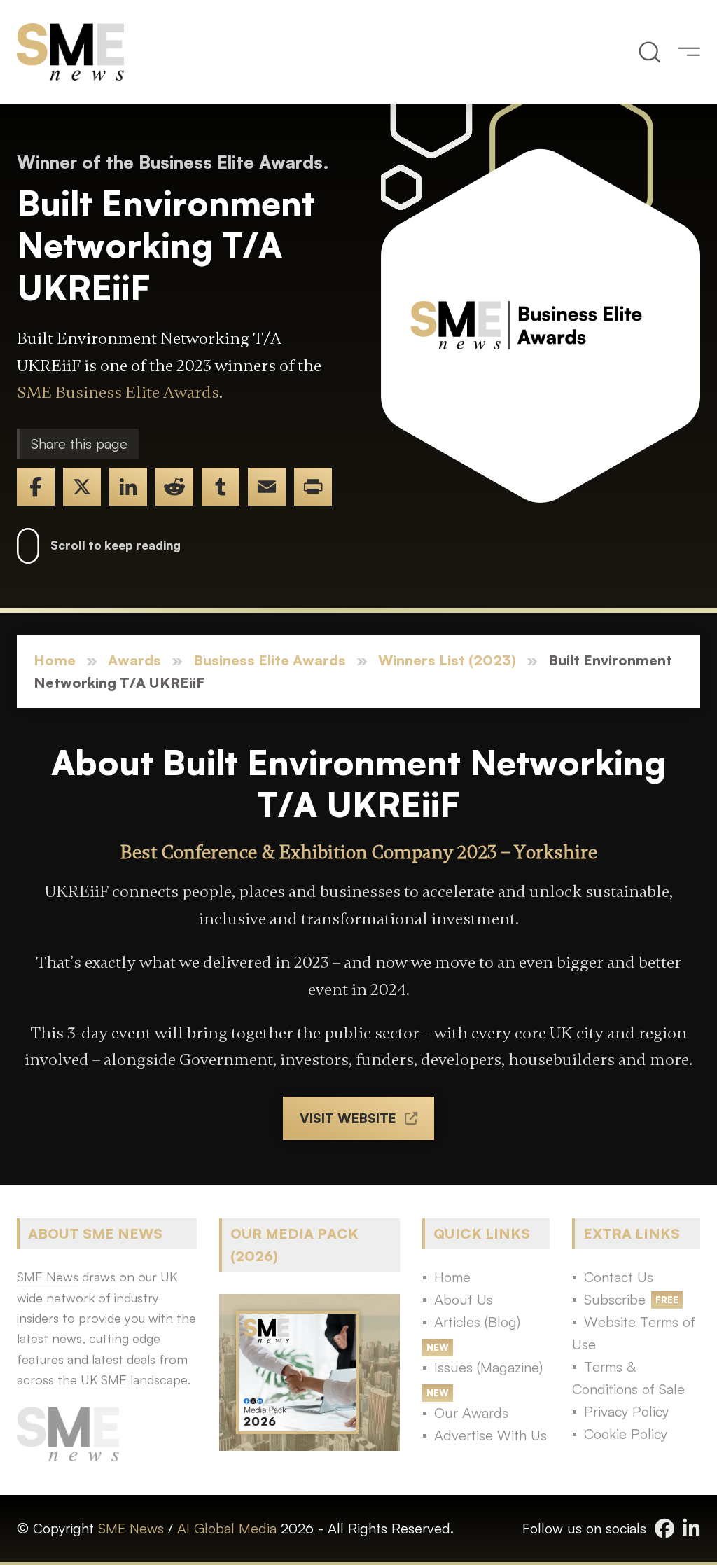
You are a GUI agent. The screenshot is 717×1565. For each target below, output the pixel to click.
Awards (134, 660)
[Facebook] (36, 487)
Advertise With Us (490, 1435)
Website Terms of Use (633, 1333)
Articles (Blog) (477, 1321)
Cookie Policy (625, 1433)
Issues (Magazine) (488, 1367)
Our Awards (471, 1412)
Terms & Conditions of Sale (628, 1378)
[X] (82, 487)
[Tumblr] (220, 487)
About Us (463, 1299)
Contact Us (618, 1277)
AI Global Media (227, 1528)
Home (55, 660)
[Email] (267, 487)
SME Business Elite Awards (118, 392)
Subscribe (615, 1299)
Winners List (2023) (447, 660)
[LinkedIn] (128, 487)
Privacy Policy (626, 1411)
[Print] (313, 487)
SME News (131, 1528)
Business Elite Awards (269, 660)
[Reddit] (174, 487)
